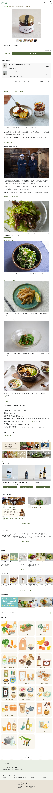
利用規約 (30, 787)
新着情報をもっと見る (25, 569)
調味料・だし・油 (13, 6)
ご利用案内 (6, 763)
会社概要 (22, 777)
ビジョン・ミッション (7, 777)
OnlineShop (5, 6)
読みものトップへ (25, 523)
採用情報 (44, 777)
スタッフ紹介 (38, 777)
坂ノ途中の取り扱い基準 (30, 777)
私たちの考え (25, 541)
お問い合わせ (15, 767)
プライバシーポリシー (22, 787)
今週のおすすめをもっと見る (25, 590)
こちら (32, 421)
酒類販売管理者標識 (19, 769)
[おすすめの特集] (9, 602)
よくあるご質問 (7, 767)
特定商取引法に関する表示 (8, 769)
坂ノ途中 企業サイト (8, 775)
